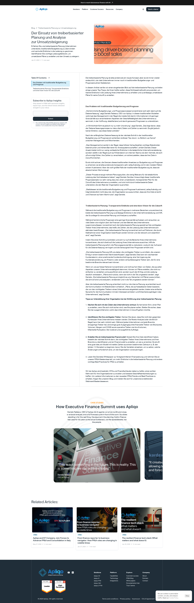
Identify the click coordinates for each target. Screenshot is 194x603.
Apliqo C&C (97, 583)
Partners (145, 578)
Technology (114, 578)
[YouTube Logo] (68, 572)
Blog (33, 28)
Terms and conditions (110, 599)
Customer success (132, 576)
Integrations (114, 581)
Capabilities (114, 576)
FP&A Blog (129, 578)
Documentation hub (133, 583)
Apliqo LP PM (98, 585)
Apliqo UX (97, 576)
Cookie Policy (173, 598)
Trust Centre (130, 585)
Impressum (136, 599)
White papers (130, 581)
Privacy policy (125, 599)
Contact (145, 581)
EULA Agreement (148, 599)
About (144, 576)
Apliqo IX (96, 578)
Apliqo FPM (97, 581)
